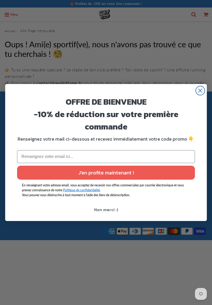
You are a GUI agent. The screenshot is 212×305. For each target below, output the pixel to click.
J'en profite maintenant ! (106, 173)
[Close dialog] (200, 90)
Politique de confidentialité (81, 190)
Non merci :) (106, 210)
